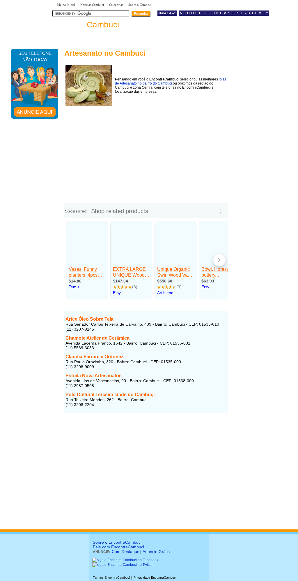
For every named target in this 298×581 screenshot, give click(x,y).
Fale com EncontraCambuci (118, 547)
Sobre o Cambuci (140, 4)
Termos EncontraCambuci (111, 577)
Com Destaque (125, 551)
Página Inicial (66, 4)
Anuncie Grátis (156, 551)
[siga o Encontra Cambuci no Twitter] (122, 565)
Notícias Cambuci (92, 4)
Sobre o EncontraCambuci (117, 542)
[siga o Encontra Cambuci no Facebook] (125, 560)
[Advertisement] (146, 152)
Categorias (116, 4)
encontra (86, 24)
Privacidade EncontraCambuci (155, 577)
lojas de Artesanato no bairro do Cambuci (170, 81)
